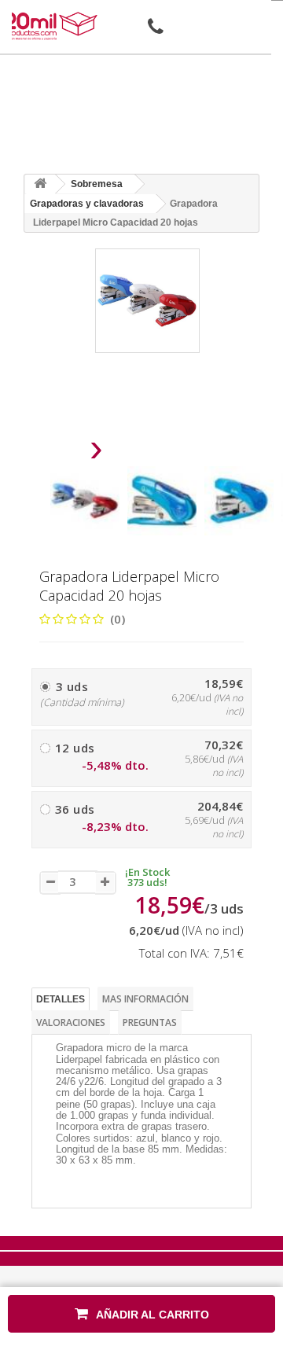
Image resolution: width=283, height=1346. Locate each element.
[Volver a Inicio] (40, 184)
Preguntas (150, 1022)
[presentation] (56, 452)
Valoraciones (70, 1022)
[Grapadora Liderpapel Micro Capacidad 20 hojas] (85, 500)
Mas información (145, 999)
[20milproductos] (51, 26)
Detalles (60, 999)
